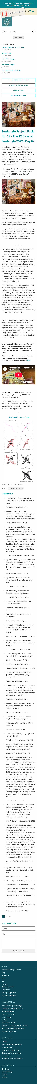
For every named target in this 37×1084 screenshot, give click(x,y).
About (4, 966)
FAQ (3, 981)
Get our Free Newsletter (18, 80)
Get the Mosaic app (18, 95)
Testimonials (6, 990)
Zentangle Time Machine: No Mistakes (17, 3)
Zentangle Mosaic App (9, 1031)
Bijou (3, 978)
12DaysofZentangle (16, 488)
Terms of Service (7, 1047)
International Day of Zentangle (12, 1006)
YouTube (5, 1020)
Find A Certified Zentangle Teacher (13, 1028)
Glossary (4, 984)
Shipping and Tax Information (11, 1053)
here (28, 360)
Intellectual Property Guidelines (12, 1044)
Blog (3, 973)
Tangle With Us (8, 1002)
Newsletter (5, 975)
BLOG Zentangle (7, 1072)
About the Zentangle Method (11, 970)
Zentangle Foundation (9, 995)
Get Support (7, 1038)
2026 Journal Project (8, 1011)
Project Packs (6, 1017)
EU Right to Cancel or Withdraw (12, 1059)
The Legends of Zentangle (11, 71)
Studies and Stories (8, 987)
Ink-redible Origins (8, 66)
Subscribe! (18, 37)
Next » (11, 917)
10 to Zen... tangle (8, 60)
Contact (4, 1042)
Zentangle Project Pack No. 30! (18, 5)
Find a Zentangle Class (18, 85)
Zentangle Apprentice (9, 993)
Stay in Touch (8, 1065)
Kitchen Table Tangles (9, 1023)
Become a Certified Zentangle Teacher (14, 1026)
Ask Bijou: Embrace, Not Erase (13, 48)
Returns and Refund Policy (10, 1050)
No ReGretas (6, 54)
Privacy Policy (6, 1056)
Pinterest (5, 1077)
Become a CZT (18, 90)
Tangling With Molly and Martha (12, 1008)
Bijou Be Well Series (8, 1014)
